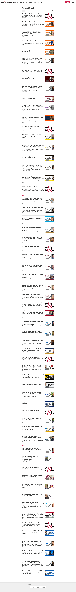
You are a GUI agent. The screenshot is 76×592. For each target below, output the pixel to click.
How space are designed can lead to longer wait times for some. (32, 44)
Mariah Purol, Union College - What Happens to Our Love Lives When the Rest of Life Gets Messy (32, 256)
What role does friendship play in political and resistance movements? (32, 334)
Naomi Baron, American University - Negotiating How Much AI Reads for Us (31, 449)
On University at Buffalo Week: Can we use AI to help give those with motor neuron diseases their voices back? (32, 545)
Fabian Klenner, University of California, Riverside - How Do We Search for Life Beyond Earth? (33, 394)
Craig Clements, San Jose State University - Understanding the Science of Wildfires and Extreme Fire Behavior (32, 428)
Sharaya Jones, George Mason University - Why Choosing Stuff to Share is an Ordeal (32, 199)
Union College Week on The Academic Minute (33, 303)
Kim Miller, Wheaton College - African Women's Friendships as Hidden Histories (32, 332)
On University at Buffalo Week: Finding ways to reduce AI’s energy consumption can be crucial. (32, 555)
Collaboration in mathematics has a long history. (30, 99)
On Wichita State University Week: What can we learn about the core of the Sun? (32, 139)
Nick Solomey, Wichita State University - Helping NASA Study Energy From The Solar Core (32, 136)
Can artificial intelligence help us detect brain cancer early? (32, 517)
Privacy (38, 584)
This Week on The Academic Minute (30, 13)
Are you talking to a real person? (28, 52)
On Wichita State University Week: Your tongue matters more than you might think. (33, 170)
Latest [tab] (24, 10)
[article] (38, 16)
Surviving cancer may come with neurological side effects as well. (33, 478)
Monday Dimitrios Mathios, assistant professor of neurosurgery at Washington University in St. (31, 525)
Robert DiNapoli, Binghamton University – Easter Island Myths (32, 419)
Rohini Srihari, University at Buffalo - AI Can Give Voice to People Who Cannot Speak (32, 542)
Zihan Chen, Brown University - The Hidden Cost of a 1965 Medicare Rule (32, 208)
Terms (41, 584)
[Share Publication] (63, 2)
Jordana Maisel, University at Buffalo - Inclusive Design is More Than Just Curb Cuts (33, 562)
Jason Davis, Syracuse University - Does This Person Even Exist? (33, 50)
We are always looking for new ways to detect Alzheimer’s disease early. (32, 91)
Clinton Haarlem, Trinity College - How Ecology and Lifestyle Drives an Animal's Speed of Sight (31, 438)
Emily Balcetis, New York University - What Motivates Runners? (32, 495)
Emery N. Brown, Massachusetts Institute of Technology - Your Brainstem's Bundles (32, 384)
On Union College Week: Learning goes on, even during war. (33, 297)
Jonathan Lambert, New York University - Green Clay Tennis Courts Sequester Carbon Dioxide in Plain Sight (32, 107)
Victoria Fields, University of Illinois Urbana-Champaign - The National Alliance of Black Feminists (32, 117)
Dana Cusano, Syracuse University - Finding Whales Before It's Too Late (32, 22)
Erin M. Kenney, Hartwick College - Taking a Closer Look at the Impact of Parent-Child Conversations (32, 218)
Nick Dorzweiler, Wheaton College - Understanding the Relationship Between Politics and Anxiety (32, 458)
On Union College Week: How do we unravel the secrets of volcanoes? (32, 279)
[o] (50, 24)
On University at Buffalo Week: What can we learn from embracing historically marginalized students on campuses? (33, 575)
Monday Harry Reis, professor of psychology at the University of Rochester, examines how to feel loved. (33, 412)
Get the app (43, 587)
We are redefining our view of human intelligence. (31, 231)
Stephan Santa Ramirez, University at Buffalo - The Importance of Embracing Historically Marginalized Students (33, 572)
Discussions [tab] (30, 10)
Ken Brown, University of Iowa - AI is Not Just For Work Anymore (33, 375)
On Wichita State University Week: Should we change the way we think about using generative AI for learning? (33, 159)
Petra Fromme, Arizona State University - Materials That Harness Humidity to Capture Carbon (32, 486)
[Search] (61, 2)
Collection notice (45, 584)
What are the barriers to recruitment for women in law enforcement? (32, 507)
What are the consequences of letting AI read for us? (31, 451)
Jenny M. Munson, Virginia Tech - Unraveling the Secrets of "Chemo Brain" (33, 476)
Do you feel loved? (25, 404)
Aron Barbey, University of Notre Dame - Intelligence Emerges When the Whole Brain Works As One (32, 229)
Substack (32, 589)
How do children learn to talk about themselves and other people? (32, 222)
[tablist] (27, 11)
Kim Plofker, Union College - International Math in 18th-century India (32, 97)
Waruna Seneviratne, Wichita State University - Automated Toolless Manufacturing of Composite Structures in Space (33, 147)
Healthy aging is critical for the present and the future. (32, 343)
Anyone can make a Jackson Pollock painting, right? (31, 325)
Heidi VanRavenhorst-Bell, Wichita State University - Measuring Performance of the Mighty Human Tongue (32, 167)
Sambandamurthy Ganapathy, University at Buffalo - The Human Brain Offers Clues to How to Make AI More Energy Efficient (32, 552)
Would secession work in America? (28, 35)
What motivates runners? (26, 496)
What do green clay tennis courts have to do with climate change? (32, 110)
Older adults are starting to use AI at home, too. (30, 377)
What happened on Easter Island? (28, 421)
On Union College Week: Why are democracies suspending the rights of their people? (32, 289)
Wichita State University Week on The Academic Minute (31, 187)
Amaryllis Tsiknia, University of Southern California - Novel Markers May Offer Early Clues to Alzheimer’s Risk (32, 88)
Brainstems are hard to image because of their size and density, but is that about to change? (32, 386)
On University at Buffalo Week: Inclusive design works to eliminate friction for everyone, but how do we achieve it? (32, 565)
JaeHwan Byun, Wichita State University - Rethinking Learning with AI (32, 156)
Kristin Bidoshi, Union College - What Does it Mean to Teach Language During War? (32, 295)
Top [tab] (26, 10)
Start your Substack (35, 587)
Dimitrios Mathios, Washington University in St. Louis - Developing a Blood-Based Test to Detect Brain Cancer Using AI (32, 514)
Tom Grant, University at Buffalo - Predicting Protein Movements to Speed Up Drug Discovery (32, 532)
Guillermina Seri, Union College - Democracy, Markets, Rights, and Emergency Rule (32, 286)
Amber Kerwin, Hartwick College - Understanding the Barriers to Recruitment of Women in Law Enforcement (33, 504)
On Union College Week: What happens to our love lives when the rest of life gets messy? (32, 259)
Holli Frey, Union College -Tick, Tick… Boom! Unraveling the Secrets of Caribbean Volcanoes (32, 276)
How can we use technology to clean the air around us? (32, 488)
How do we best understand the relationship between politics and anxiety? (33, 461)
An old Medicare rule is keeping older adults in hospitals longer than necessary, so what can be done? (32, 211)
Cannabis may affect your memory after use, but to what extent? (32, 316)
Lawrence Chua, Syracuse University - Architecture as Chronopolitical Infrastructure (33, 41)
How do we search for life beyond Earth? (29, 396)
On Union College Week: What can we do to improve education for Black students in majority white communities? (33, 269)
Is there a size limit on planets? (27, 351)
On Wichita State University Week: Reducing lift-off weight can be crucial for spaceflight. (32, 150)
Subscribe (67, 2)
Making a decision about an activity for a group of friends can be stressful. (33, 202)
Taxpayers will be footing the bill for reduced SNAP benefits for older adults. (32, 63)
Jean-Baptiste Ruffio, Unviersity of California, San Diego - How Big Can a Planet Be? (33, 349)
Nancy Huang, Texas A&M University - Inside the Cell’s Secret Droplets (32, 77)
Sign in (72, 2)
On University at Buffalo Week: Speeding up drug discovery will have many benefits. (32, 535)
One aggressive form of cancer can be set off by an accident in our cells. (33, 80)
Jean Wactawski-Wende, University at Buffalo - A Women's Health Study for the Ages (33, 341)
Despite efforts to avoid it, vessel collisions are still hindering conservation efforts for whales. (33, 25)
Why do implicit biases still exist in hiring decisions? (31, 369)
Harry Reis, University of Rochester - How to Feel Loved (32, 402)
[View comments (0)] (30, 18)
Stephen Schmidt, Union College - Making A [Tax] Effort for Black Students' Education (32, 266)
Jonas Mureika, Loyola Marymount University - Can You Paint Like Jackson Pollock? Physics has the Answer (33, 323)
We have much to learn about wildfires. (29, 430)
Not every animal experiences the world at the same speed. (32, 440)
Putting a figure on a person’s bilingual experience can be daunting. (32, 241)
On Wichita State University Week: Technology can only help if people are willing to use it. (33, 181)
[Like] (23, 18)
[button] (20, 2)
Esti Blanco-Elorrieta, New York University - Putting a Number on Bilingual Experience (32, 238)
